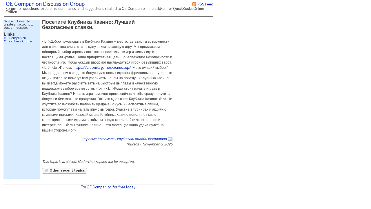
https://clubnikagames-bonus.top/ (102, 67)
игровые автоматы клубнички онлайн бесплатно (125, 139)
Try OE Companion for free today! (109, 187)
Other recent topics (67, 170)
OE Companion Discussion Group (45, 4)
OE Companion (15, 38)
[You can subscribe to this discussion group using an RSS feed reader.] (194, 4)
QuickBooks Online (18, 41)
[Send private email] (170, 139)
